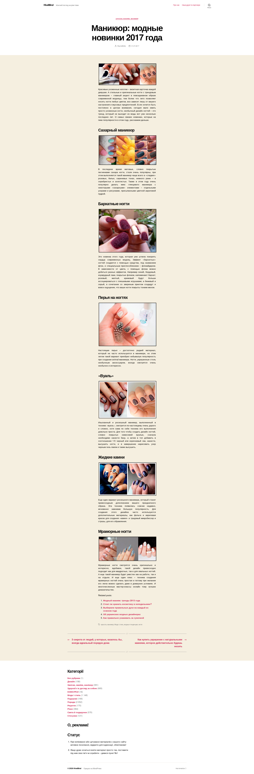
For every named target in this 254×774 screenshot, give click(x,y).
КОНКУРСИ (73, 691)
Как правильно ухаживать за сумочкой (123, 617)
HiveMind (48, 5)
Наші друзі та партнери (191, 5)
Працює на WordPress (92, 768)
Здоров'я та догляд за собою (82, 688)
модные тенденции (131, 624)
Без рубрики (73, 678)
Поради (71, 701)
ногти (140, 624)
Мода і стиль (118, 624)
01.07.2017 (135, 46)
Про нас (176, 5)
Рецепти (71, 705)
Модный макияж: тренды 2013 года (121, 600)
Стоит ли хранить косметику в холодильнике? (127, 603)
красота (104, 624)
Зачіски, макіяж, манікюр (127, 19)
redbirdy (123, 46)
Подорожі (72, 698)
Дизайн (71, 681)
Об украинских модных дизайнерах (122, 614)
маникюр (110, 624)
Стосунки (72, 715)
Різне (70, 708)
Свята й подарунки (77, 712)
